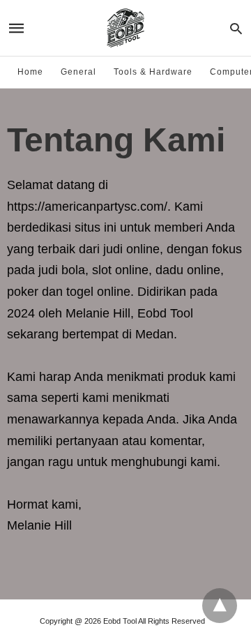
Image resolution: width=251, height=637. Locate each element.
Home (30, 72)
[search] (236, 28)
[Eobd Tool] (125, 28)
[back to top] (219, 605)
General (78, 72)
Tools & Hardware (153, 72)
